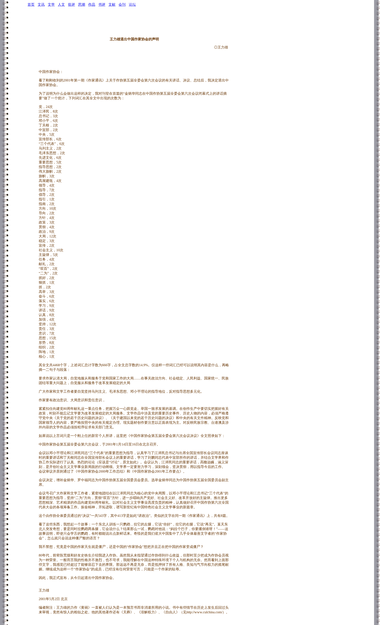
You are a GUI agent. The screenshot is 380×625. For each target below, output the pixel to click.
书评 (101, 4)
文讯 (41, 4)
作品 (91, 4)
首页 (31, 4)
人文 (61, 4)
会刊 (122, 4)
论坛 (132, 4)
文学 (51, 4)
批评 (71, 4)
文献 (111, 4)
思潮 (81, 4)
